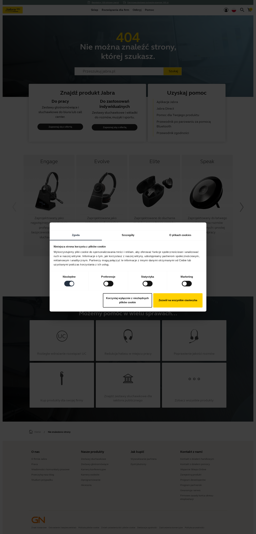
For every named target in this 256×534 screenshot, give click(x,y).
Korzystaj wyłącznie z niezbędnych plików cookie (127, 300)
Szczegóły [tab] (128, 235)
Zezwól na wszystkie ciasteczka (178, 300)
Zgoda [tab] (76, 235)
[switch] (108, 284)
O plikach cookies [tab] (180, 235)
